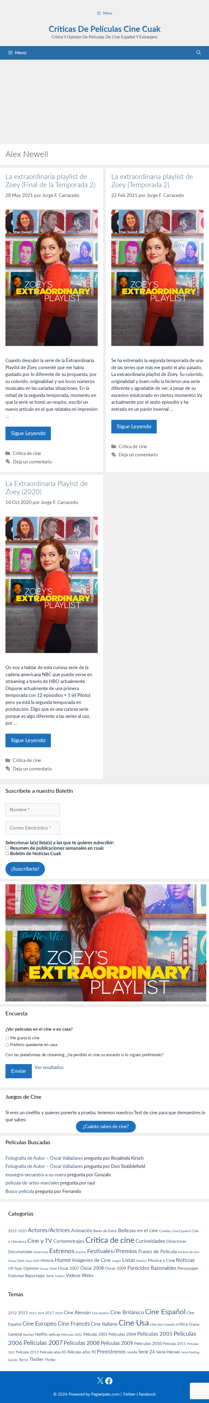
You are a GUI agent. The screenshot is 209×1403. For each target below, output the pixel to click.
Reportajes (35, 1276)
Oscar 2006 (48, 1268)
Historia (47, 1261)
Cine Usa (134, 1323)
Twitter (129, 1394)
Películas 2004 (122, 1334)
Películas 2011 (174, 1344)
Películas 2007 (43, 1343)
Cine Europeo (39, 1324)
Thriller (36, 1359)
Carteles (165, 1231)
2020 (22, 1231)
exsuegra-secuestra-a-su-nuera (35, 1175)
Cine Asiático (100, 1313)
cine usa (156, 1324)
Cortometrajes (68, 1241)
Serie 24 (146, 1352)
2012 (12, 1313)
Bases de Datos (105, 1231)
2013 (23, 1313)
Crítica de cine (27, 453)
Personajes (187, 1268)
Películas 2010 (148, 1343)
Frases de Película (157, 1251)
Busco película (19, 1191)
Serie (50, 1276)
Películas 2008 (82, 1343)
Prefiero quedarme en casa (33, 1045)
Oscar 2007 (68, 1269)
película (54, 1335)
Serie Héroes (168, 1352)
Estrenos (61, 1251)
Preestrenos (111, 1352)
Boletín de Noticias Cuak (35, 853)
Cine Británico (127, 1312)
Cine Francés (74, 1324)
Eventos (80, 1252)
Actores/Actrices (49, 1230)
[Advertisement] (104, 100)
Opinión (31, 1268)
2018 (59, 1313)
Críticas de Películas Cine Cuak (105, 29)
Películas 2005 (155, 1334)
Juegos (116, 1260)
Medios (141, 1260)
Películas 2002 (71, 1334)
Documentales (20, 1252)
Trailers (60, 1276)
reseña (132, 1352)
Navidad (28, 1334)
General (15, 1334)
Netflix (41, 1334)
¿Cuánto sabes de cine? (106, 1126)
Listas (128, 1260)
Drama (194, 1324)
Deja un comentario (32, 462)
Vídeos (73, 1275)
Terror (23, 1360)
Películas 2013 (27, 1352)
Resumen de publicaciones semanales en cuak (56, 848)
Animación (81, 1230)
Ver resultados (49, 1067)
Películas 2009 (117, 1343)
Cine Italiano (104, 1324)
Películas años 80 (53, 1352)
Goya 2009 (32, 1260)
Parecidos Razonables (151, 1268)
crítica (182, 1324)
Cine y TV (39, 1241)
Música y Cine (161, 1260)
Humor (63, 1260)
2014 (41, 1313)
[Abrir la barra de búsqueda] (198, 53)
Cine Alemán (77, 1312)
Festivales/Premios (112, 1251)
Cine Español (181, 1231)
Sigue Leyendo (28, 433)
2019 (12, 1231)
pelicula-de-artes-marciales (32, 1183)
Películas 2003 (95, 1335)
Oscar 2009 (115, 1269)
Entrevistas (40, 1252)
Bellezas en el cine (138, 1230)
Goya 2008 (16, 1260)
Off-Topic (15, 1269)
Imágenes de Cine (91, 1260)
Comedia (169, 1324)
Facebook (147, 1394)
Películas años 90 (81, 1352)
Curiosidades (150, 1241)
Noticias (185, 1260)
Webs (87, 1276)
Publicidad (16, 1276)
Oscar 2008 (92, 1268)
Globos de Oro (188, 1252)
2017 (49, 1313)
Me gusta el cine (24, 1038)
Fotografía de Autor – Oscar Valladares (44, 1158)
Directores (176, 1241)
